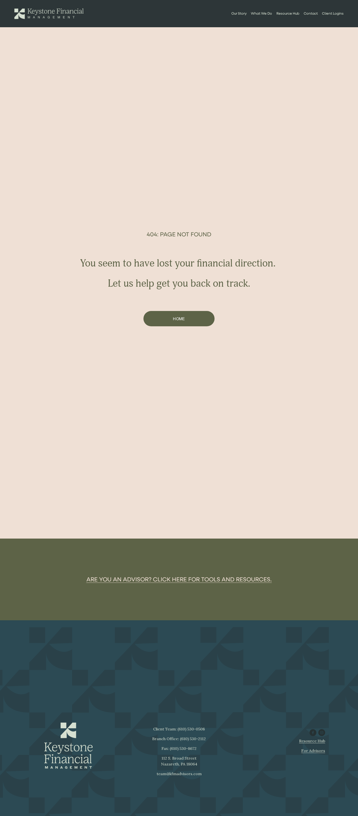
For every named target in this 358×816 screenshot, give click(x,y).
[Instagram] (321, 732)
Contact (311, 13)
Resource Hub (287, 13)
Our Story (239, 13)
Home (179, 318)
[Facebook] (313, 732)
